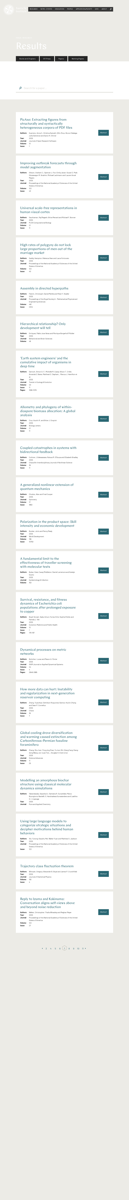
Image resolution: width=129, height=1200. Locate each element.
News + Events (46, 9)
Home (18, 38)
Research (33, 9)
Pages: (23, 390)
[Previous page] (42, 948)
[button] (33, 9)
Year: (22, 138)
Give (97, 9)
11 (83, 948)
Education (59, 9)
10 (78, 948)
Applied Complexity (84, 9)
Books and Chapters (27, 59)
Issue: (22, 146)
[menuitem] (27, 58)
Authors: (23, 133)
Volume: (23, 143)
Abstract (103, 133)
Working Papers (78, 59)
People (70, 9)
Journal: (23, 141)
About (104, 9)
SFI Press (47, 59)
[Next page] (86, 948)
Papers (61, 59)
